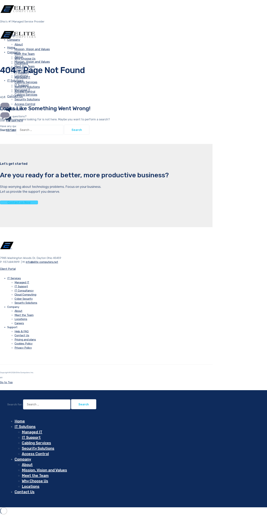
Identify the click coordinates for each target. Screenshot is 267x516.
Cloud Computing (25, 294)
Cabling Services (26, 82)
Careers (19, 323)
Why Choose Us (25, 58)
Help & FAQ (22, 331)
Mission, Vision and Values (32, 49)
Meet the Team (25, 54)
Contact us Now (19, 202)
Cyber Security (24, 298)
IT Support (22, 85)
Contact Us (22, 335)
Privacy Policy (23, 347)
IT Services (14, 278)
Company (13, 52)
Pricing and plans (25, 339)
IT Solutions (15, 80)
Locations (21, 319)
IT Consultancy (24, 290)
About (19, 44)
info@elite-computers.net (42, 262)
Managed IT (22, 90)
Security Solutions (27, 99)
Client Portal (8, 269)
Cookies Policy (24, 343)
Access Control (25, 104)
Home (20, 421)
